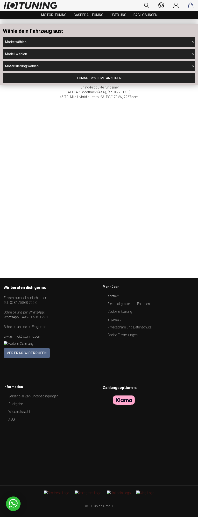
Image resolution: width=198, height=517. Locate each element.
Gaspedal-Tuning (88, 15)
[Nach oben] (184, 510)
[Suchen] (146, 5)
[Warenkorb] (190, 5)
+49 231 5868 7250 (34, 317)
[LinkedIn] (119, 493)
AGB (11, 419)
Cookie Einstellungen (122, 335)
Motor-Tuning (53, 15)
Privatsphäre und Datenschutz (129, 327)
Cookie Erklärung (119, 311)
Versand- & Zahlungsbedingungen (33, 396)
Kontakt (113, 296)
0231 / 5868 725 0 (23, 303)
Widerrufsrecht (19, 412)
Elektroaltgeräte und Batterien (128, 304)
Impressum (116, 319)
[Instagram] (88, 493)
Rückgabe (15, 404)
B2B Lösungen (145, 15)
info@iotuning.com (27, 336)
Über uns (118, 15)
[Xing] (145, 493)
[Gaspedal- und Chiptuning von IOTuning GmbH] (32, 5)
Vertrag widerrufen (27, 353)
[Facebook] (56, 493)
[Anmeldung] (176, 5)
